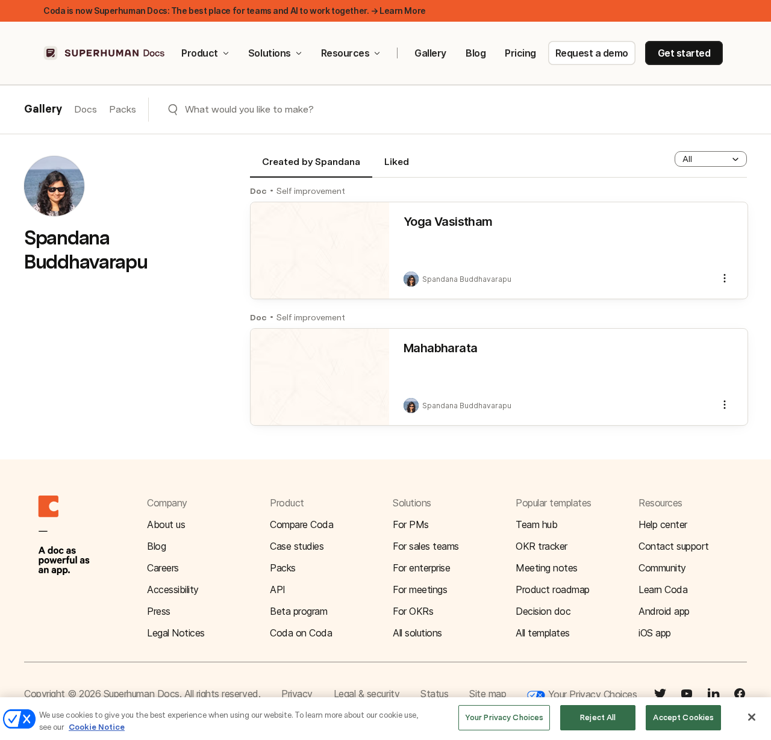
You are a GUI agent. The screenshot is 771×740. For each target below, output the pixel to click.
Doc (258, 191)
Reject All (598, 717)
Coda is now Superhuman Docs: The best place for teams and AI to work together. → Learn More (234, 10)
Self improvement (310, 191)
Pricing (520, 53)
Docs (85, 109)
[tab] (311, 167)
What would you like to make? (249, 109)
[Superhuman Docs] (104, 53)
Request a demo (591, 53)
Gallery (430, 53)
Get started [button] (684, 53)
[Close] (751, 717)
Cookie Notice (97, 727)
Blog (475, 53)
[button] (711, 159)
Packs (122, 109)
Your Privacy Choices (591, 694)
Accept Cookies (683, 717)
